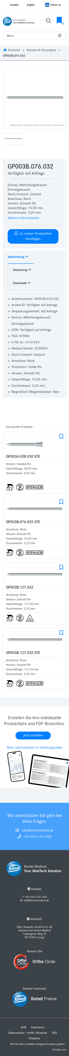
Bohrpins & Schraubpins (41, 50)
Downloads (20, 283)
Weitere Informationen (23, 218)
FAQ (54, 1032)
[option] (34, 97)
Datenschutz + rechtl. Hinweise (27, 1032)
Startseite (13, 50)
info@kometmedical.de (38, 830)
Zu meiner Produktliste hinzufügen (35, 236)
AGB (23, 1027)
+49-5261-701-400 (38, 837)
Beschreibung (16, 256)
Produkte (34, 1038)
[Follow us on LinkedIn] (53, 4)
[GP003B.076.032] (34, 98)
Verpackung (20, 269)
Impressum (37, 1027)
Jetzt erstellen (33, 735)
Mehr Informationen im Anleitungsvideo (34, 747)
